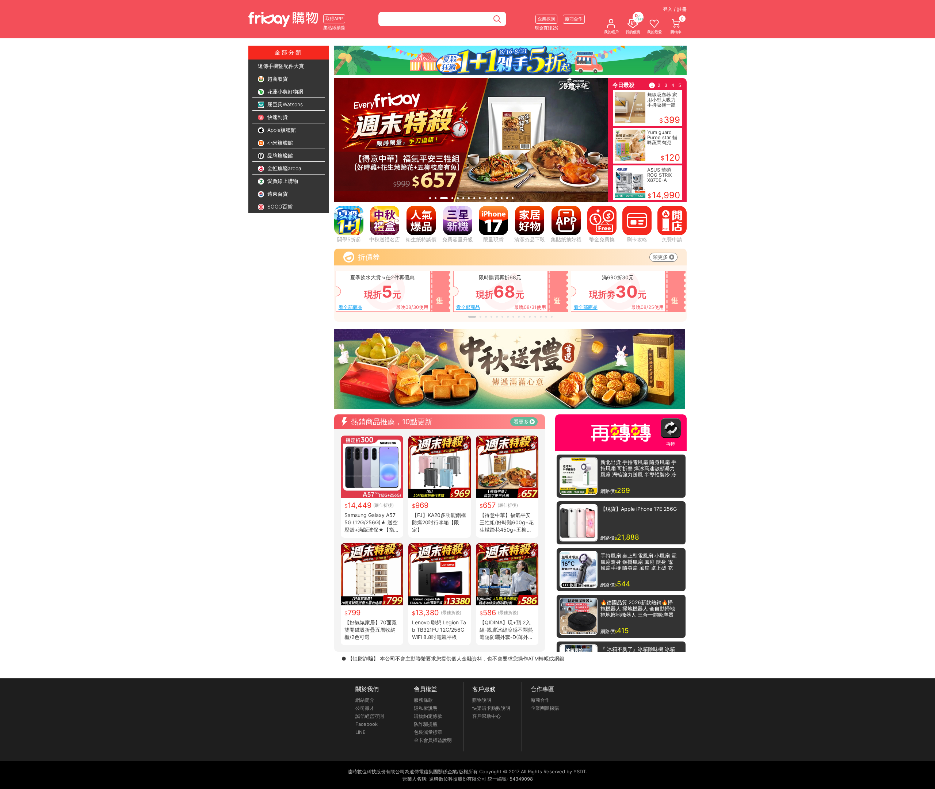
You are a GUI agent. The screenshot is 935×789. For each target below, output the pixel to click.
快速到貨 (277, 117)
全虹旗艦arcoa (283, 168)
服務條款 (423, 700)
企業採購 (546, 19)
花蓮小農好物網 (284, 91)
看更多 (521, 421)
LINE (360, 732)
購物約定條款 (428, 716)
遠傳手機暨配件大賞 (281, 66)
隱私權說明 (426, 708)
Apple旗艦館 (281, 130)
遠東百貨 (277, 194)
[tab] (430, 198)
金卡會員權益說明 (433, 740)
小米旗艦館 (279, 142)
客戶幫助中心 (486, 716)
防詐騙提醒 (426, 724)
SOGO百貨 (279, 206)
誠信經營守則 (369, 716)
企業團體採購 (545, 708)
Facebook (366, 724)
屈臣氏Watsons (284, 104)
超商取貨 (277, 79)
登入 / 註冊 (675, 9)
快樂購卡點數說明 (491, 708)
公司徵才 (364, 708)
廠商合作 (540, 700)
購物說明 (481, 700)
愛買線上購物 (282, 181)
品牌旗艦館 (279, 155)
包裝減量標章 (428, 732)
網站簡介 (364, 700)
